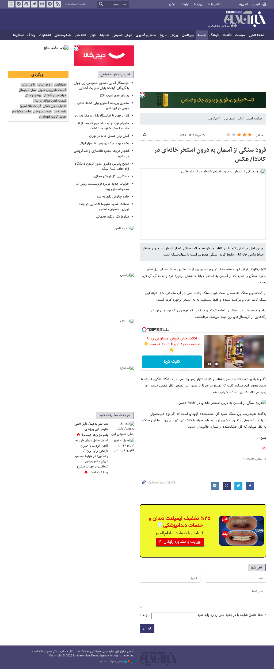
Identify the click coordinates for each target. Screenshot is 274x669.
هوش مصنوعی (122, 35)
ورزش (174, 35)
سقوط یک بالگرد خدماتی (112, 216)
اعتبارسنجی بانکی (54, 106)
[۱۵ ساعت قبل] (122, 446)
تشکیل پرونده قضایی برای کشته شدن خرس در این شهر (103, 105)
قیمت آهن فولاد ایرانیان (49, 100)
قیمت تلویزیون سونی (51, 90)
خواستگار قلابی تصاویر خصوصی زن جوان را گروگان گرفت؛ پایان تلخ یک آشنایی (101, 85)
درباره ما (198, 4)
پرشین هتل (33, 95)
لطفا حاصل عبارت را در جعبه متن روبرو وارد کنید (231, 615)
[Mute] (217, 364)
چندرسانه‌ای (63, 35)
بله (19, 4)
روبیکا (11, 4)
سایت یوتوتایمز (22, 111)
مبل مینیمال (27, 90)
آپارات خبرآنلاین (26, 4)
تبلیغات (184, 4)
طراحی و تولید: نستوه (112, 662)
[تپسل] (142, 95)
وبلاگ (31, 35)
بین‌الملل (188, 35)
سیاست (240, 35)
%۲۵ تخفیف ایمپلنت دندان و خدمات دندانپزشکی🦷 (180, 522)
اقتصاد (226, 35)
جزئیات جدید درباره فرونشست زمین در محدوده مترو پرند (102, 186)
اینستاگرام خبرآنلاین (42, 4)
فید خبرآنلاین (57, 4)
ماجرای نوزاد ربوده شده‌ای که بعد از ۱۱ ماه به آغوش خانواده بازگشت (103, 126)
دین (93, 35)
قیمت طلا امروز (30, 106)
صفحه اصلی (256, 35)
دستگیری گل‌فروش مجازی (111, 176)
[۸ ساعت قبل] (122, 429)
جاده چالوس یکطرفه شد (113, 196)
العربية (243, 4)
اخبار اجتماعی (233, 118)
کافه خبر (81, 35)
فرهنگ (214, 35)
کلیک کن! (172, 361)
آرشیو (172, 4)
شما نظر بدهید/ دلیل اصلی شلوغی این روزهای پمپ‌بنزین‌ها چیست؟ (91, 429)
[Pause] (209, 364)
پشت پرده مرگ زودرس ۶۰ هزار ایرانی (104, 143)
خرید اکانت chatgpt (52, 116)
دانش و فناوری (146, 35)
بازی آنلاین (28, 84)
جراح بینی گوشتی (54, 95)
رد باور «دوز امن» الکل (114, 95)
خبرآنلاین (236, 19)
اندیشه (104, 35)
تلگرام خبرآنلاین (50, 4)
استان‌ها (18, 35)
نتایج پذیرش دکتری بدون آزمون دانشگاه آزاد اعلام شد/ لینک (102, 166)
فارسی (256, 4)
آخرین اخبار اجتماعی (115, 74)
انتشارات (45, 35)
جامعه (201, 35)
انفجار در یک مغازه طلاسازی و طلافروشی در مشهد (101, 153)
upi (264, 448)
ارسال (147, 628)
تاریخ (163, 35)
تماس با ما (214, 4)
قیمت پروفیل (42, 111)
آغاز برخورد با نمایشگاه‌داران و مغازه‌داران (102, 115)
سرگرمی (213, 118)
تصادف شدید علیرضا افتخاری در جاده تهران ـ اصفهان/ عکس (104, 207)
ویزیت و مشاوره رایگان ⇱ (180, 542)
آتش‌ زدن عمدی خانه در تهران (109, 136)
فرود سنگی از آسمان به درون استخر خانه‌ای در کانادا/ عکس (210, 155)
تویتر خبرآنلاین (34, 4)
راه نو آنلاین (44, 84)
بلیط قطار (59, 111)
